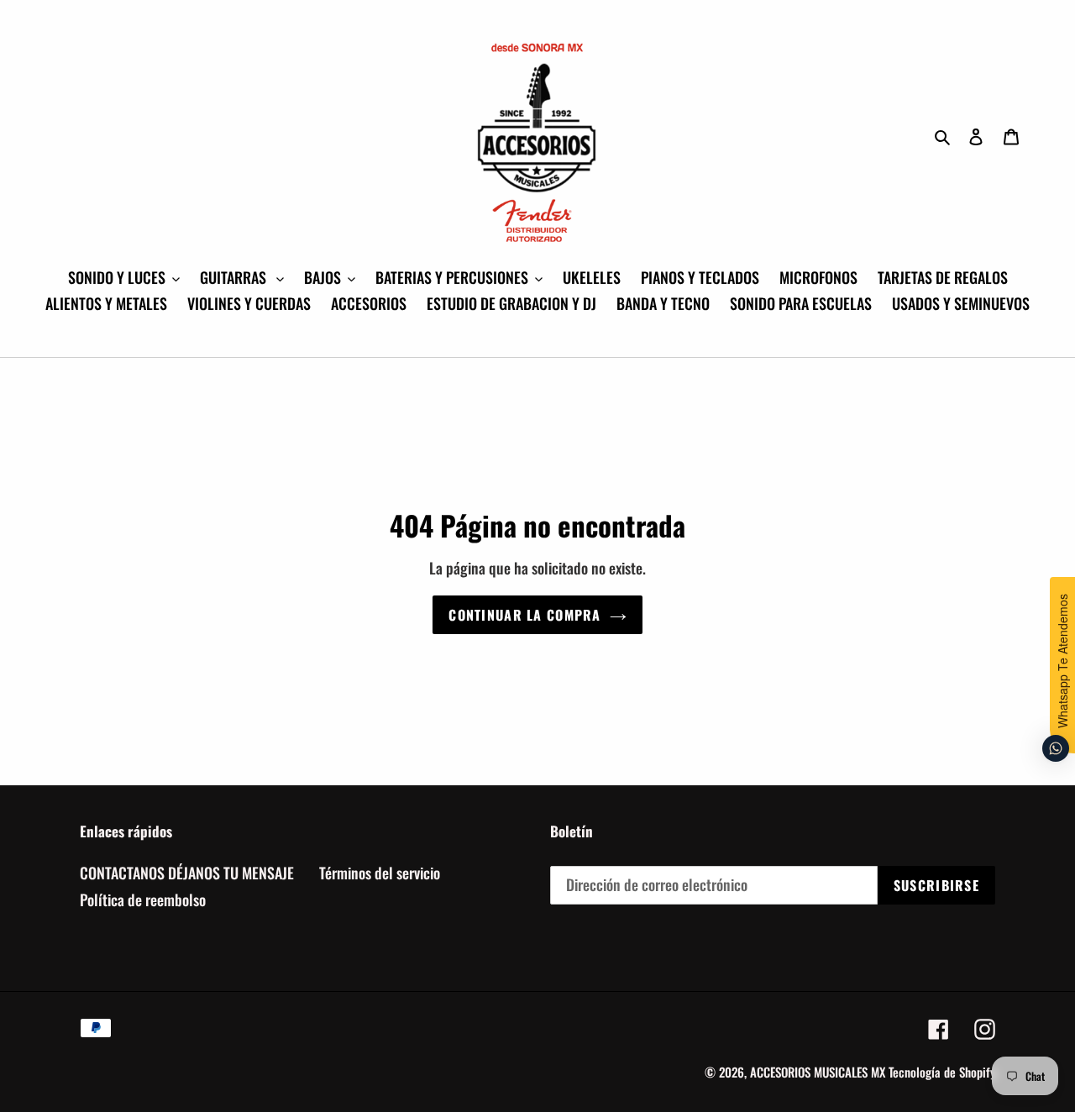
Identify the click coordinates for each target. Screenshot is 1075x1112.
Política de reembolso (143, 899)
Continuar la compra (524, 615)
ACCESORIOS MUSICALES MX (817, 1071)
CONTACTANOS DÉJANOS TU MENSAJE (187, 873)
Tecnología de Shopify (942, 1071)
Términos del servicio (379, 873)
